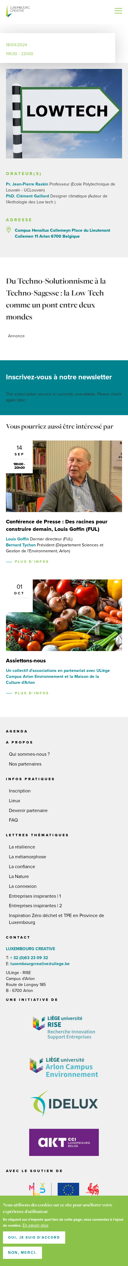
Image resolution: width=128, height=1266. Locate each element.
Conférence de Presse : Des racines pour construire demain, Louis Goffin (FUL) (56, 525)
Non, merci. (22, 1252)
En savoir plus (36, 1225)
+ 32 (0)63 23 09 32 (29, 957)
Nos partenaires (25, 764)
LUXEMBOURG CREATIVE (18, 11)
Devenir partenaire (28, 811)
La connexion (23, 886)
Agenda (17, 731)
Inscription (20, 791)
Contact (18, 937)
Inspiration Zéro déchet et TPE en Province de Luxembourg (56, 919)
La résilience (22, 847)
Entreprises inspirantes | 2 (35, 906)
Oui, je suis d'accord (34, 1237)
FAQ (13, 820)
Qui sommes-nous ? (29, 754)
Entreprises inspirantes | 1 (35, 896)
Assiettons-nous (26, 660)
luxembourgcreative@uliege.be (39, 963)
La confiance (22, 867)
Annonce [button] (16, 335)
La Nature (19, 876)
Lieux (14, 801)
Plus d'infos (32, 561)
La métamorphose (27, 857)
